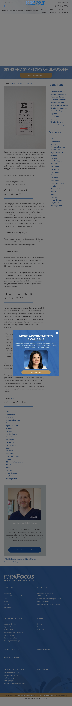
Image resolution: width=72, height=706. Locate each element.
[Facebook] (7, 6)
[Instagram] (4, 6)
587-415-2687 (61, 5)
